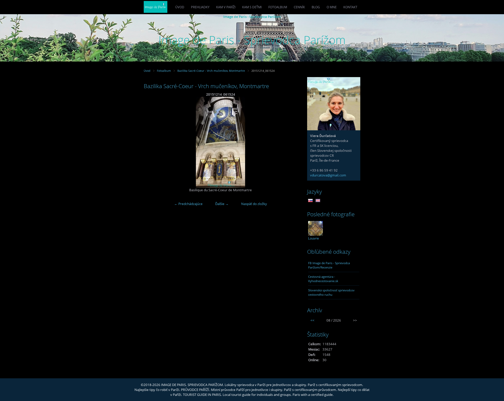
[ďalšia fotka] (290, 142)
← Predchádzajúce (188, 203)
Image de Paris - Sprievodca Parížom (252, 16)
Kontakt (350, 7)
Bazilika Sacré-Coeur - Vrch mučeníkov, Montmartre (211, 71)
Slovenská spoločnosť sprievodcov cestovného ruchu (331, 292)
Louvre (313, 238)
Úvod (179, 7)
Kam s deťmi (252, 7)
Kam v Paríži (225, 7)
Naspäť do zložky (254, 203)
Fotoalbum (277, 7)
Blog (316, 7)
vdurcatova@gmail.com (328, 175)
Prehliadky (200, 7)
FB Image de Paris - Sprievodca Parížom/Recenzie (329, 265)
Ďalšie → (222, 203)
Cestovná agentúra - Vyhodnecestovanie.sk (323, 279)
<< (312, 320)
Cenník (299, 7)
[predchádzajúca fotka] (150, 142)
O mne (332, 7)
